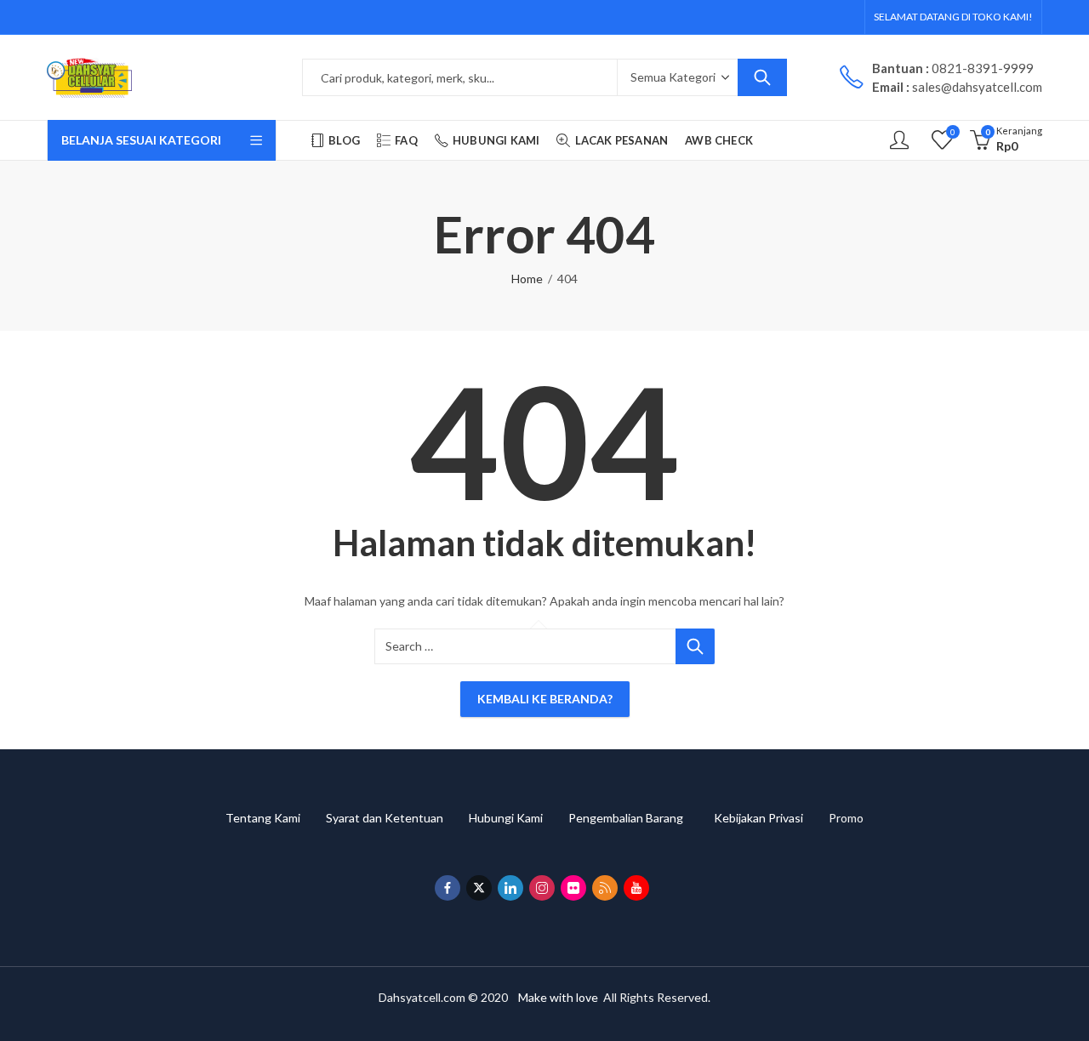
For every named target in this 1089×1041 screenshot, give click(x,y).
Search (762, 77)
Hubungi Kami (518, 818)
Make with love (558, 997)
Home (527, 278)
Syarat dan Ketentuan (397, 818)
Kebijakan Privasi (771, 818)
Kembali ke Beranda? (545, 698)
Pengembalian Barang (641, 818)
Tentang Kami (275, 818)
